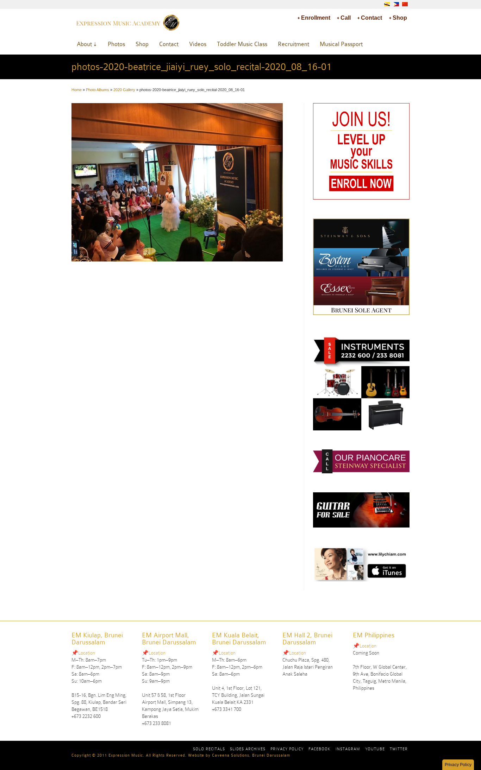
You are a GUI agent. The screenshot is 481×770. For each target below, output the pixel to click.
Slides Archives (248, 749)
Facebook (319, 749)
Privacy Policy (287, 749)
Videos (197, 44)
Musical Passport (341, 44)
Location (86, 653)
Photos (116, 44)
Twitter (399, 749)
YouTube (375, 749)
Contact (371, 18)
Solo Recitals (209, 749)
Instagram (348, 749)
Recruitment (293, 44)
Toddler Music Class (242, 44)
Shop (400, 18)
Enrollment (315, 18)
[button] (458, 764)
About (84, 44)
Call (346, 18)
